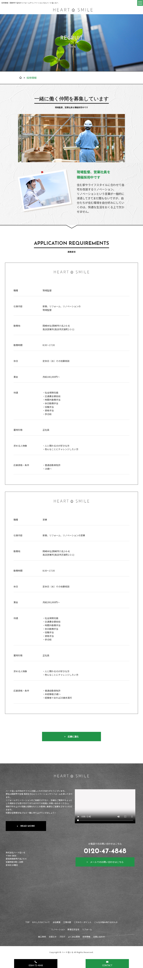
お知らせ (53, 936)
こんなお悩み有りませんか (106, 922)
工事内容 (67, 922)
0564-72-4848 (36, 965)
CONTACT (107, 965)
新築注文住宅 (73, 929)
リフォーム (87, 929)
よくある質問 (74, 936)
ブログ (62, 936)
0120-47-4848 (105, 851)
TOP (27, 922)
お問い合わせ (99, 936)
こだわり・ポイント (82, 922)
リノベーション (58, 929)
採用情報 (86, 936)
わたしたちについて (41, 922)
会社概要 (56, 922)
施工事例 (42, 936)
